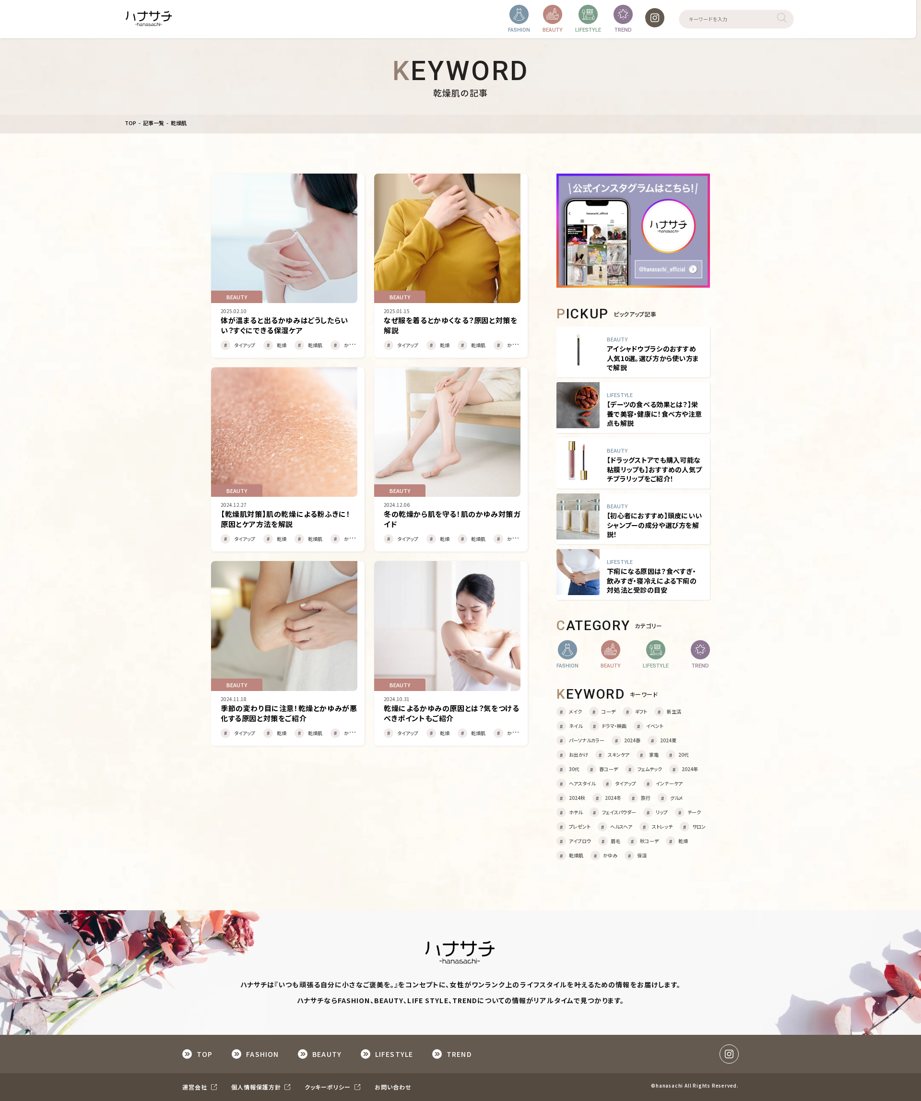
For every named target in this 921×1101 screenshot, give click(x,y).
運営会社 (195, 1087)
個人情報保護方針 (257, 1087)
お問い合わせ (393, 1087)
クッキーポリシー (329, 1087)
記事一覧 (153, 123)
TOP (130, 123)
